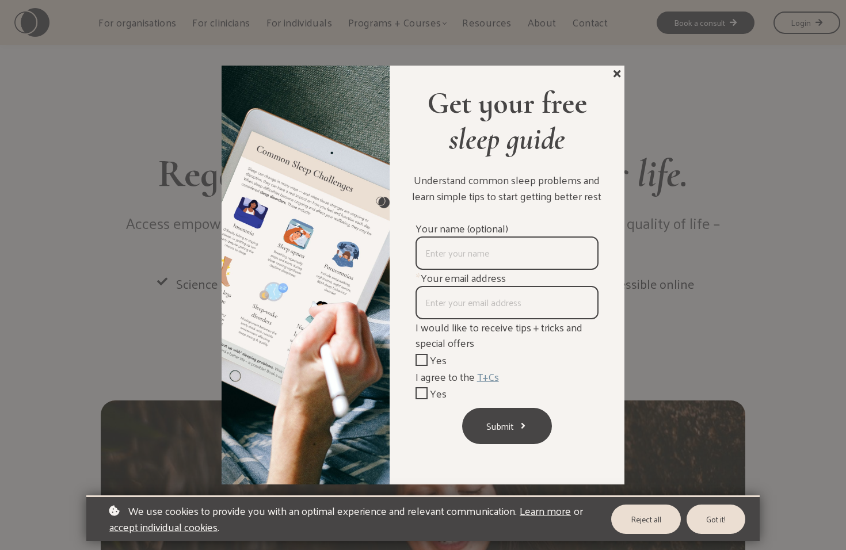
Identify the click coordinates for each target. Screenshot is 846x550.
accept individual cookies (163, 527)
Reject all (646, 519)
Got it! (716, 519)
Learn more (545, 511)
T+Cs (488, 376)
